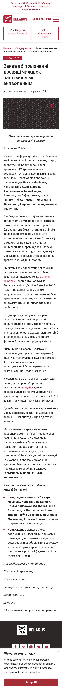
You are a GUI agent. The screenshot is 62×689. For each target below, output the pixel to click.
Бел (35, 19)
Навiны (7, 48)
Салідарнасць (24, 48)
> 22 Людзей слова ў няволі (17, 32)
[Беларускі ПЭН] (15, 19)
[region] (31, 668)
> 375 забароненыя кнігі (44, 33)
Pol (48, 19)
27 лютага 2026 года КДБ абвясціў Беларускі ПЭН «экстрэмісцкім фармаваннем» (31, 6)
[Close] (58, 651)
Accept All (31, 682)
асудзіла (27, 387)
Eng (41, 19)
